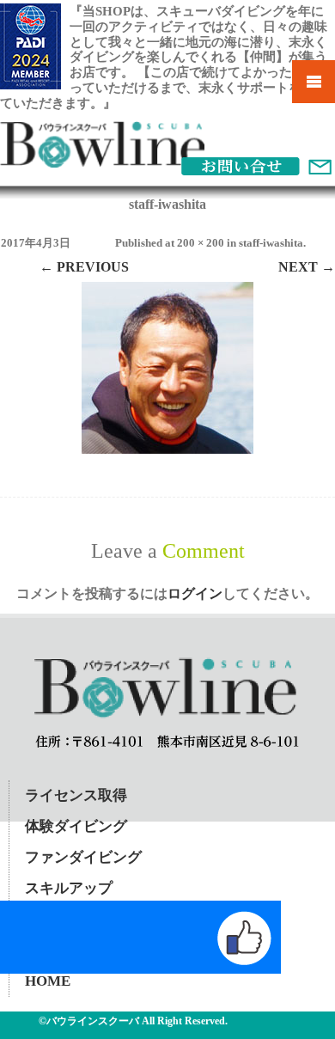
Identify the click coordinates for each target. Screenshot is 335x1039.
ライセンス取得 (76, 795)
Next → (306, 267)
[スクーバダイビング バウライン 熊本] (102, 163)
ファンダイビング (83, 857)
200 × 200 (200, 242)
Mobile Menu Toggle (313, 81)
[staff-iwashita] (167, 368)
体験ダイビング (76, 826)
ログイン (195, 593)
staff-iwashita (271, 242)
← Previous (84, 267)
